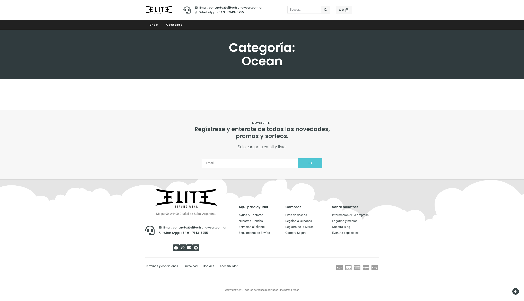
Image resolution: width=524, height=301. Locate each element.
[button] (176, 247)
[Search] (325, 9)
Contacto (174, 25)
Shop (153, 25)
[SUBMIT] (310, 163)
